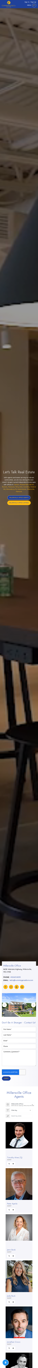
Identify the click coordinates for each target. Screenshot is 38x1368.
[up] (34, 1364)
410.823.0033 (16, 977)
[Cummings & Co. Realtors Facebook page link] (5, 987)
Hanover (19, 491)
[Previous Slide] (4, 1005)
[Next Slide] (33, 1005)
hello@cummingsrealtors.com (21, 980)
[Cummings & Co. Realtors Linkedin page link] (22, 987)
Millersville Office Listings (19, 503)
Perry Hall (18, 487)
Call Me (9, 1163)
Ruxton (4, 487)
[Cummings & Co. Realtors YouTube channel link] (16, 987)
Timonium (11, 487)
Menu (29, 5)
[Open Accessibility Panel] (5, 1362)
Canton (16, 484)
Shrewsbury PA (11, 489)
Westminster (21, 489)
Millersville (30, 489)
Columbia (26, 487)
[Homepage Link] (9, 4)
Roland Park (24, 484)
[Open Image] (19, 1005)
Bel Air (31, 484)
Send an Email (13, 1163)
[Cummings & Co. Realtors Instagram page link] (11, 987)
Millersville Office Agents (18, 497)
